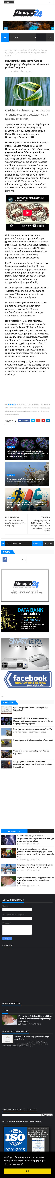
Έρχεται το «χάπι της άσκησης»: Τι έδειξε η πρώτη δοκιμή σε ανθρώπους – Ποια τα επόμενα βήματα (27, 504)
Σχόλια (41, 831)
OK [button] (27, 1171)
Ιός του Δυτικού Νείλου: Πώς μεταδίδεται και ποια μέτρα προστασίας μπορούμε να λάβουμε (35, 880)
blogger (37, 543)
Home (7, 50)
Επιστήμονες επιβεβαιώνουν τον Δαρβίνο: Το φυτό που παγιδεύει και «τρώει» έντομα (26, 480)
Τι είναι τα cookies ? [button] (14, 1164)
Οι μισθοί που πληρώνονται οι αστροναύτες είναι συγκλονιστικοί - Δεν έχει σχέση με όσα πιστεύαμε (35, 838)
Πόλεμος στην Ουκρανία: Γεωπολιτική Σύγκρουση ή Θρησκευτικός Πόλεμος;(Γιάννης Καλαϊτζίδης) (32, 764)
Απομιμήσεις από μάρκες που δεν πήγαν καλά (33, 740)
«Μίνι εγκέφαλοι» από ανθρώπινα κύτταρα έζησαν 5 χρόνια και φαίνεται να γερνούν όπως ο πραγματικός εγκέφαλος (27, 453)
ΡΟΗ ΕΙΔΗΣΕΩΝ (14, 831)
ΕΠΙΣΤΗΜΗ (15, 50)
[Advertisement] (27, 798)
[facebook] (49, 2)
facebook (48, 543)
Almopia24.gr (11, 404)
